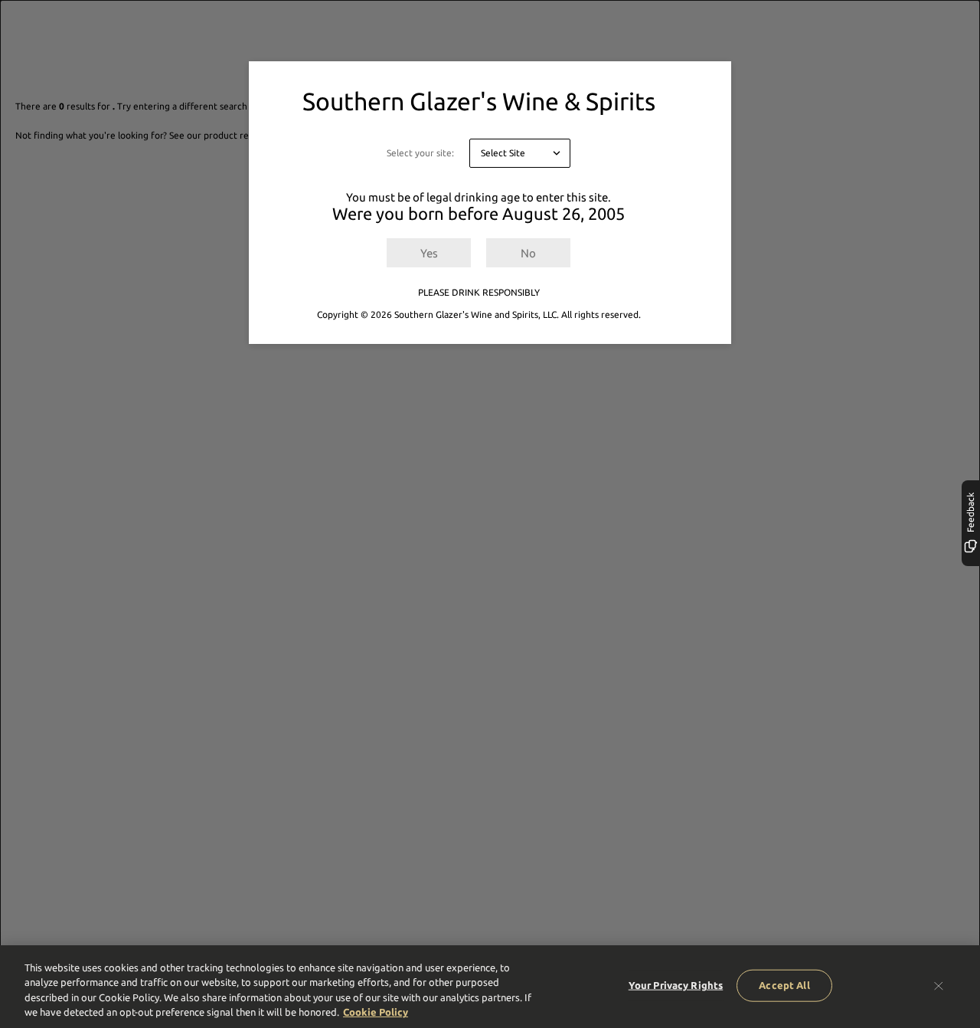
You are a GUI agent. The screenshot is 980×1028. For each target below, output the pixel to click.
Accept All (784, 985)
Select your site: (420, 153)
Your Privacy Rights (676, 985)
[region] (490, 986)
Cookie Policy (375, 1012)
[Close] (939, 985)
